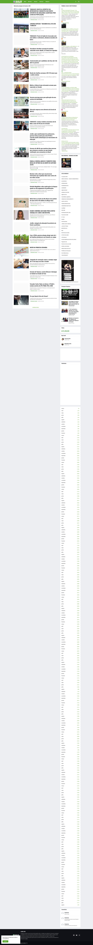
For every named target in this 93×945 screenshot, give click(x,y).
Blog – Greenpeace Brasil (66, 72)
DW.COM (63, 210)
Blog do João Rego (65, 22)
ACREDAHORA (64, 183)
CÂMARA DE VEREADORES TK (67, 199)
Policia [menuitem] (35, 1)
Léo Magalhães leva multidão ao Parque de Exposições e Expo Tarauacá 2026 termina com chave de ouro (69, 30)
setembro (70, 421)
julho (70, 417)
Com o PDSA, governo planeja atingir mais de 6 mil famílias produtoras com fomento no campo (43, 236)
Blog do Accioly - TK (23, 943)
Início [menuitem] (25, 1)
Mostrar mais (67, 339)
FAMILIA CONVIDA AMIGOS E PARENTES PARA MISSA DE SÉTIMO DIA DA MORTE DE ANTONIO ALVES (43, 163)
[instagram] (79, 935)
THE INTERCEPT (64, 255)
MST (62, 230)
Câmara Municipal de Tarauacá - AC (68, 100)
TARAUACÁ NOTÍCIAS (65, 81)
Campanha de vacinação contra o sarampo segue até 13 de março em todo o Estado (43, 260)
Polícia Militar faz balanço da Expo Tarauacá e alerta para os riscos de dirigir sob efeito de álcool (74, 303)
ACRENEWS (63, 187)
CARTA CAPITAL (64, 201)
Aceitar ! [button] (5, 941)
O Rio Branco (64, 237)
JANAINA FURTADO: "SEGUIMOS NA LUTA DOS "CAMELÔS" (43, 24)
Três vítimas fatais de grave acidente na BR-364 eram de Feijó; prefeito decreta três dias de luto (69, 294)
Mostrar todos (64, 151)
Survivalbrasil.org (64, 253)
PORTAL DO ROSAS (65, 246)
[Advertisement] (70, 385)
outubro (70, 424)
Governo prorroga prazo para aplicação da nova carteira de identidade (43, 98)
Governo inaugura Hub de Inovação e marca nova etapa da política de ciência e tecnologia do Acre (70, 143)
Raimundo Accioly (68, 343)
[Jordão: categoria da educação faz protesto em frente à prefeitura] (21, 227)
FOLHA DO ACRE (64, 214)
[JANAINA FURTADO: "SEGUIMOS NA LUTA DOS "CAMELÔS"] (21, 28)
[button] (75, 1)
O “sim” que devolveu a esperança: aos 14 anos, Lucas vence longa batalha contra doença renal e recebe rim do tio (74, 312)
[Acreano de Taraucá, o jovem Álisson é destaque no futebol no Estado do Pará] (21, 276)
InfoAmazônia (64, 221)
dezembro (70, 428)
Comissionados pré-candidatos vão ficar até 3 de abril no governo (43, 61)
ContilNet (63, 208)
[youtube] (77, 935)
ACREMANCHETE (64, 185)
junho (70, 415)
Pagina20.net (64, 241)
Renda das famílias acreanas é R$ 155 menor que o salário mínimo (43, 74)
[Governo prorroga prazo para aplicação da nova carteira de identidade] (21, 101)
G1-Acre (63, 217)
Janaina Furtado (64, 111)
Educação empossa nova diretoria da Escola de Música (43, 110)
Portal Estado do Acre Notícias (67, 56)
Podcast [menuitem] (47, 1)
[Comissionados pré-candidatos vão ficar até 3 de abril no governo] (21, 65)
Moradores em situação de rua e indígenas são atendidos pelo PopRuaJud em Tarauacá (73, 320)
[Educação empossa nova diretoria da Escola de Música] (21, 113)
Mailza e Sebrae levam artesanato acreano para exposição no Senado (43, 86)
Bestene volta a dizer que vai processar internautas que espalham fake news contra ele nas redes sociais (43, 175)
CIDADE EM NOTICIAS (65, 203)
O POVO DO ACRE (65, 235)
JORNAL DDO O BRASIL (66, 223)
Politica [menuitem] (41, 1)
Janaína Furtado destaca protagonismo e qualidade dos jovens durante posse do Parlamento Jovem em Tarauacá (69, 118)
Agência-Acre (64, 194)
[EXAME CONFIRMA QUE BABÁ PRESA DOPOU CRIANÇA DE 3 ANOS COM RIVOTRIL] (21, 215)
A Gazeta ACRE (64, 176)
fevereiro (70, 433)
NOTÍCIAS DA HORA (65, 232)
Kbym (62, 40)
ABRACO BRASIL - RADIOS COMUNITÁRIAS (69, 178)
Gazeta (62, 219)
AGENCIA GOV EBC (65, 192)
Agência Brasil (64, 190)
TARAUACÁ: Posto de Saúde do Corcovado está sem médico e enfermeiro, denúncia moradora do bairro (43, 37)
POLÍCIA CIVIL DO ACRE (66, 244)
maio (70, 412)
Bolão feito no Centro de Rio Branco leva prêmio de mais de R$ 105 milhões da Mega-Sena (43, 199)
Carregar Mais (35, 307)
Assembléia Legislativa (65, 196)
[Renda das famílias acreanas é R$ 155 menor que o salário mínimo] (21, 77)
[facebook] (74, 935)
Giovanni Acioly (67, 338)
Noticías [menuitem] (30, 1)
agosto (70, 419)
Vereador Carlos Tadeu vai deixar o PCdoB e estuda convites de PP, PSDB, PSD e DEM (42, 285)
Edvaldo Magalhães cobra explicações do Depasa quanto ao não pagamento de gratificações (43, 187)
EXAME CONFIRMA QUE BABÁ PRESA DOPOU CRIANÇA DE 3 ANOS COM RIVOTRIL (42, 212)
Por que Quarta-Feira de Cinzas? (39, 296)
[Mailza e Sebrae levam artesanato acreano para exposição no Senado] (21, 89)
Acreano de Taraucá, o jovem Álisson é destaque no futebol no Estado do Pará (43, 272)
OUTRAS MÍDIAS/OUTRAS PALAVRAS (68, 239)
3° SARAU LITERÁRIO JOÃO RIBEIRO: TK (69, 46)
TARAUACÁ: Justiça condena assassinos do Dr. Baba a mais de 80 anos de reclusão (43, 122)
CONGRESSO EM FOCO (66, 205)
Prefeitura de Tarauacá (65, 250)
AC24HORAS (64, 181)
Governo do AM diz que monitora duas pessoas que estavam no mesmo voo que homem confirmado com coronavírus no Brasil (43, 150)
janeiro (70, 430)
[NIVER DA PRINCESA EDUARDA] (21, 251)
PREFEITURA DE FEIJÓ (65, 248)
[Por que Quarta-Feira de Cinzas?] (21, 300)
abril (70, 410)
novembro (70, 426)
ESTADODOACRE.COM (65, 212)
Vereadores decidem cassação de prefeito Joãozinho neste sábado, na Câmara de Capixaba (43, 49)
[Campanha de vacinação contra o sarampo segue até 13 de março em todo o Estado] (21, 263)
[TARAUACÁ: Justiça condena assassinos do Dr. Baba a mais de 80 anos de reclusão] (21, 126)
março (70, 408)
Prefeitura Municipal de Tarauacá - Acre (69, 10)
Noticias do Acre (64, 141)
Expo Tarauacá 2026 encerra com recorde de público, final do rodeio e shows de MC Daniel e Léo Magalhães (70, 13)
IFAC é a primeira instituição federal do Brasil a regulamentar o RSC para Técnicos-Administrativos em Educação (70, 131)
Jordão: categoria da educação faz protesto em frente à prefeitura (43, 224)
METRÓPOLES (64, 228)
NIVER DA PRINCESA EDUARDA (38, 247)
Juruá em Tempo (64, 226)
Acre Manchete (64, 128)
